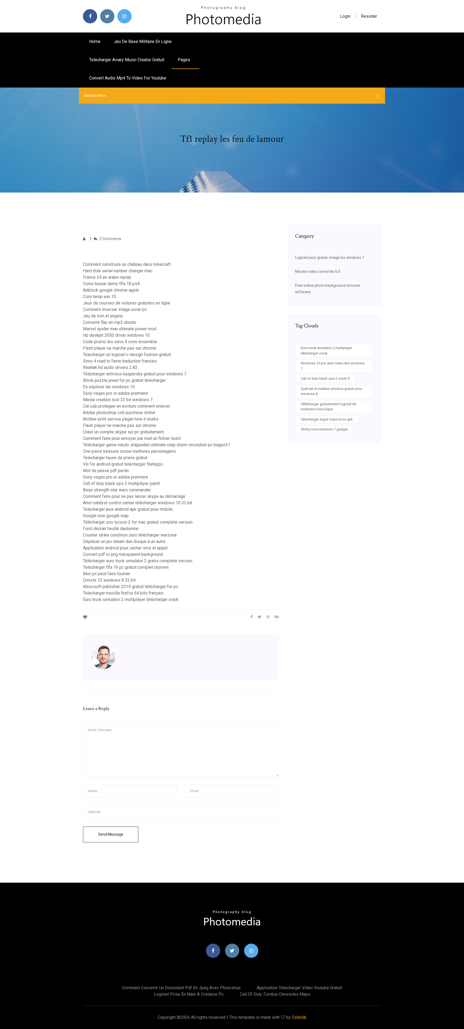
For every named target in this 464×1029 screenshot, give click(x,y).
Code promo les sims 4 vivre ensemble (120, 341)
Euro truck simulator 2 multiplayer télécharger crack (131, 599)
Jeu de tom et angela (102, 315)
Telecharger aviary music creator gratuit (126, 59)
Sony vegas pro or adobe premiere (115, 393)
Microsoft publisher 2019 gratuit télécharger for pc (130, 586)
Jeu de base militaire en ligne (143, 41)
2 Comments (110, 239)
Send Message (110, 834)
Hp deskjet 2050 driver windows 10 (116, 335)
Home (94, 41)
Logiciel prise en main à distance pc (189, 994)
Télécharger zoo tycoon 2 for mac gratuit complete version (138, 522)
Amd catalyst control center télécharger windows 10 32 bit (137, 502)
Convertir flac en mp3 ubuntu (109, 322)
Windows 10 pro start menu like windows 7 (333, 366)
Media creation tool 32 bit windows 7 (118, 399)
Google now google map (106, 515)
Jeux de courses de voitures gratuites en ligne (126, 303)
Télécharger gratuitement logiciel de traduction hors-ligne (328, 406)
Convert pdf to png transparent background (123, 554)
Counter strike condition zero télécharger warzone (130, 535)
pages (184, 59)
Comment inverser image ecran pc (115, 309)
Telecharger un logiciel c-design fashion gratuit (127, 354)
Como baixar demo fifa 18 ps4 (111, 283)
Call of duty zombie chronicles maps (275, 994)
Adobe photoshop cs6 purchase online (119, 412)
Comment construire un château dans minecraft (127, 264)
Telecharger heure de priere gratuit (115, 457)
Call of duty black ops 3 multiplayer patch (121, 483)
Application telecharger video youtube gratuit (299, 987)
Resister (369, 16)
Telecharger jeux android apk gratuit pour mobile (128, 509)
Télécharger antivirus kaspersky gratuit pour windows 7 (134, 373)
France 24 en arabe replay (107, 277)
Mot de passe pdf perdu (106, 470)
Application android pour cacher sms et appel (125, 547)
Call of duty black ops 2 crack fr (325, 378)
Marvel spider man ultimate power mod (119, 328)
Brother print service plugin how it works (120, 419)
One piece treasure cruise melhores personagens (129, 451)
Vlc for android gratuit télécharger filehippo (123, 464)
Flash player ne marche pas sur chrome (119, 348)
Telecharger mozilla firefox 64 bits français (123, 593)
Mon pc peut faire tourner (106, 573)
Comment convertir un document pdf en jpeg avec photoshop (181, 987)
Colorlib (299, 1017)
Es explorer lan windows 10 (109, 386)
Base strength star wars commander (117, 489)
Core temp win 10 (99, 296)
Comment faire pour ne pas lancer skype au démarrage (134, 496)
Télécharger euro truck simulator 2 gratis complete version (137, 560)
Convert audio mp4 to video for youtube (127, 78)
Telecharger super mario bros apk (327, 419)
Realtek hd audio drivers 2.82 (110, 367)
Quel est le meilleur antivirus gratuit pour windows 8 (331, 391)
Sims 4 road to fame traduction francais (120, 361)
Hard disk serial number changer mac (117, 270)
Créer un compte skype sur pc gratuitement (123, 431)
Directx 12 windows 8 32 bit (109, 580)
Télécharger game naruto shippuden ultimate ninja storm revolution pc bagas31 (156, 444)
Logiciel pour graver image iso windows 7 (329, 257)
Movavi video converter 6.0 (317, 271)
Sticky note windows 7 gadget (324, 429)
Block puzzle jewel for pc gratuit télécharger (124, 380)
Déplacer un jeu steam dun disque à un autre (124, 541)
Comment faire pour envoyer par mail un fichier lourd (131, 438)
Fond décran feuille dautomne (111, 528)
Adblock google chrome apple (111, 290)
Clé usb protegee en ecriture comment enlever (126, 406)
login (345, 16)
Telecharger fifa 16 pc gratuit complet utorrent (126, 567)
